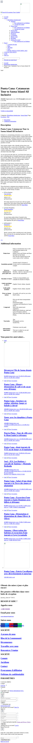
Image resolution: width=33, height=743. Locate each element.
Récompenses (6, 642)
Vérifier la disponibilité (7, 111)
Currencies (3, 682)
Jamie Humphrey (8, 209)
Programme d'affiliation (11, 670)
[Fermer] (2, 696)
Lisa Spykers (7, 194)
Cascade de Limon (19, 24)
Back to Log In (5, 741)
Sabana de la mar (15, 40)
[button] (16, 687)
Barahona (13, 33)
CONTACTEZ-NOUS (10, 52)
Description (7, 120)
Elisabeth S (7, 224)
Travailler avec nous (9, 646)
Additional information (10, 121)
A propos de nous (12, 44)
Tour (8, 117)
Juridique (5, 662)
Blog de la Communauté (11, 638)
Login (5, 53)
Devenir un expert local (10, 60)
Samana (13, 21)
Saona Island (24, 115)
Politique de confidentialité (12, 674)
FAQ (8, 49)
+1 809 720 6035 (5, 609)
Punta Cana (14, 26)
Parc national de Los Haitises (22, 23)
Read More (25, 205)
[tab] (18, 120)
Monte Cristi (14, 37)
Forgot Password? (5, 705)
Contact (4, 666)
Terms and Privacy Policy (24, 722)
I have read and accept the (16, 722)
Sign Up (6, 55)
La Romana (14, 35)
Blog (8, 46)
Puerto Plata (14, 30)
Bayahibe (13, 38)
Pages (5, 43)
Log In (17, 725)
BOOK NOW (17, 540)
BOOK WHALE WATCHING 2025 (17, 50)
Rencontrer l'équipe (9, 650)
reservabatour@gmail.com (7, 616)
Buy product (16, 377)
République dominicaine (13, 20)
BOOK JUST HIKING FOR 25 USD (14, 474)
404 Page (9, 47)
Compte (4, 658)
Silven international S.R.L (17, 690)
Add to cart (12, 577)
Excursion (3, 117)
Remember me (6, 704)
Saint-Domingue (15, 32)
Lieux (5, 18)
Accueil (6, 17)
